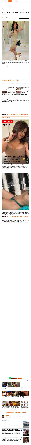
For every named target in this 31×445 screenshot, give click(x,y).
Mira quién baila (23, 412)
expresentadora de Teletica (18, 412)
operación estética (12, 412)
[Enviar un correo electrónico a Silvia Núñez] (5, 418)
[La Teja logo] (10, 1)
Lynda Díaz (7, 412)
